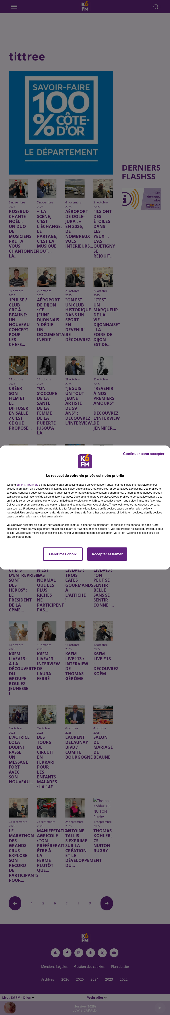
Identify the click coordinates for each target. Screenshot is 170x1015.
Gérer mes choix (63, 553)
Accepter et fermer (107, 553)
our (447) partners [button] (27, 484)
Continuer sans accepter (143, 453)
